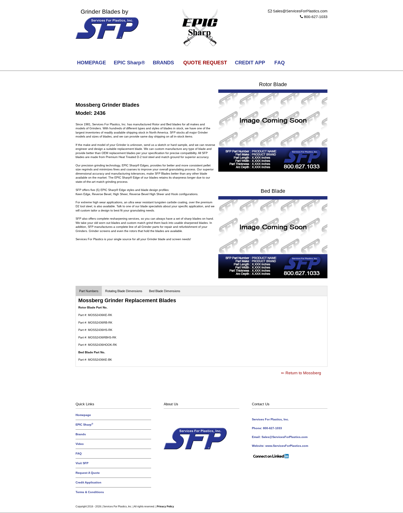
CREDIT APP (250, 62)
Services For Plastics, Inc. (117, 506)
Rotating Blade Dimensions (123, 291)
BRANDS (162, 62)
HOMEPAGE (91, 62)
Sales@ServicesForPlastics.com (300, 11)
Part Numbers (88, 291)
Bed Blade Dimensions (164, 291)
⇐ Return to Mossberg (301, 373)
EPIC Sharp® (128, 62)
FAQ (279, 62)
